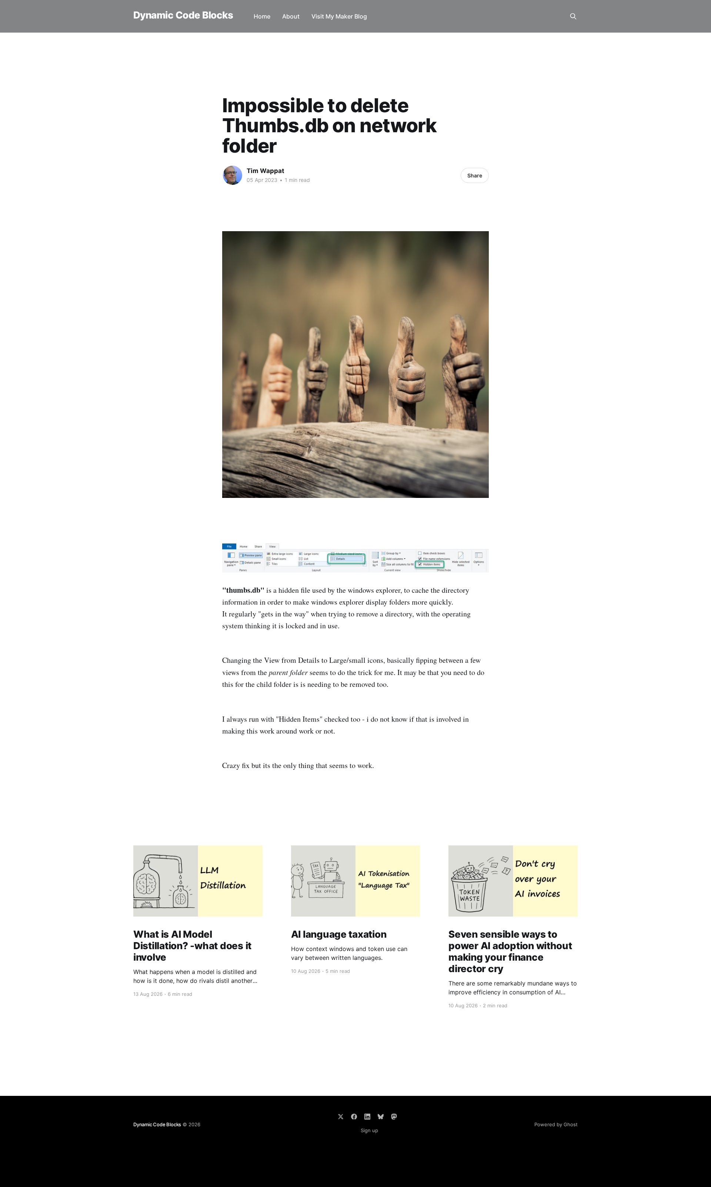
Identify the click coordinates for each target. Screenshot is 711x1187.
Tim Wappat (265, 170)
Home (262, 16)
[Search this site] (573, 16)
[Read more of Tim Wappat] (232, 175)
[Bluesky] (381, 1117)
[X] (341, 1117)
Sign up (369, 1130)
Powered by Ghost (556, 1124)
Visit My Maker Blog (339, 16)
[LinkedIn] (367, 1117)
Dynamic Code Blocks (183, 15)
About (291, 16)
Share (474, 175)
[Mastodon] (394, 1117)
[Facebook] (354, 1117)
